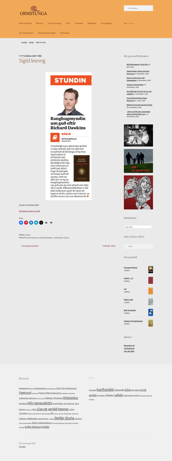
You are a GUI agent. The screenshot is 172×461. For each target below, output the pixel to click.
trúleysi (66, 237)
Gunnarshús (71, 393)
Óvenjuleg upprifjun (30, 246)
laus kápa (135, 390)
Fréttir (31, 42)
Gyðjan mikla (40, 398)
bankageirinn (24, 388)
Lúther (71, 409)
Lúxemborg (23, 413)
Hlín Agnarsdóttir (40, 403)
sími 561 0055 (129, 351)
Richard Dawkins (46, 237)
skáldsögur (32, 418)
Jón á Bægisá (106, 23)
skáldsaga (23, 418)
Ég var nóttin (68, 423)
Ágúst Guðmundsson (41, 422)
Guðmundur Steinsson (28, 398)
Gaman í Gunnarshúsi (135, 84)
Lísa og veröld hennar (53, 409)
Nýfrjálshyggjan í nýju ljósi (137, 64)
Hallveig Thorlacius (54, 398)
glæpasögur (56, 393)
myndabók (101, 395)
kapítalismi (28, 410)
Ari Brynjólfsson (32, 237)
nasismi (55, 413)
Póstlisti (39, 23)
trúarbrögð (58, 237)
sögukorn (78, 418)
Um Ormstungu (54, 23)
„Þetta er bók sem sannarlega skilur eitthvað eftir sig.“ (138, 112)
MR (51, 413)
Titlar (68, 23)
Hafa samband (25, 23)
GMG (40, 56)
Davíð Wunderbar (51, 388)
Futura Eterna (45, 393)
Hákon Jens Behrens (66, 403)
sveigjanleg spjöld (131, 395)
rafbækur (109, 395)
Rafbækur (92, 23)
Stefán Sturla (64, 418)
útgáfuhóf (21, 427)
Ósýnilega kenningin (47, 33)
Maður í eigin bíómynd (34, 413)
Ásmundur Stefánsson (58, 423)
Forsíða (24, 42)
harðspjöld (105, 389)
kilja (127, 390)
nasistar (60, 413)
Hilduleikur (70, 398)
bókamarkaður (40, 388)
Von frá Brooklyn (26, 33)
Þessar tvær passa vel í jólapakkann (136, 79)
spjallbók (51, 419)
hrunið (55, 403)
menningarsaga (45, 413)
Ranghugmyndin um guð (29, 211)
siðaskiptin (75, 413)
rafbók (118, 395)
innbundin (119, 389)
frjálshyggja (35, 393)
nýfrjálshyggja (67, 413)
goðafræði (65, 393)
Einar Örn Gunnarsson (66, 388)
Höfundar (79, 23)
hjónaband (23, 403)
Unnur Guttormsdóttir (25, 423)
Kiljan (34, 409)
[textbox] (138, 227)
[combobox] (138, 227)
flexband (92, 390)
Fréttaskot (64, 33)
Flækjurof (25, 393)
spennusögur (43, 418)
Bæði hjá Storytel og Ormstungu (139, 105)
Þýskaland (75, 423)
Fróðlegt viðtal (108, 246)
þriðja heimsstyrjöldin (37, 426)
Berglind (31, 388)
